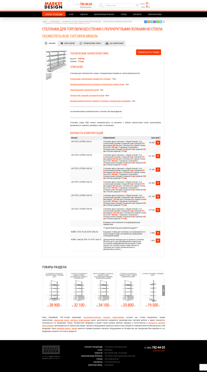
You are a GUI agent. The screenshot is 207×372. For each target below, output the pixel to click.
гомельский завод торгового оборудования (72, 320)
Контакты (137, 14)
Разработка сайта (47, 358)
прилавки (109, 365)
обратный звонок (85, 7)
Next (163, 290)
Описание (52, 43)
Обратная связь (155, 14)
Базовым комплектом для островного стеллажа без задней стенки (97, 84)
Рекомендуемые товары (92, 43)
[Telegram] (151, 21)
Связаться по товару (148, 52)
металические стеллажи (116, 353)
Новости (84, 14)
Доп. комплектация (116, 43)
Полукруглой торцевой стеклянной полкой (87, 95)
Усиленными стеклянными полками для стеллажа (90, 79)
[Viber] (154, 21)
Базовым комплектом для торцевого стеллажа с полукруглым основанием (100, 101)
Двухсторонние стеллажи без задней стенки (117, 21)
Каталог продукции (53, 14)
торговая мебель (112, 362)
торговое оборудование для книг (120, 356)
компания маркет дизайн (67, 328)
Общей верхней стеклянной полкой (84, 90)
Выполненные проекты (104, 14)
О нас (71, 14)
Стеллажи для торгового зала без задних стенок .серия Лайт (81, 21)
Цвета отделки (69, 43)
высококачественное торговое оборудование (104, 317)
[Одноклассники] (148, 21)
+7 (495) (83, 4)
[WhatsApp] (157, 21)
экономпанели (111, 359)
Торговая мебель (54, 21)
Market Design (57, 5)
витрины (108, 350)
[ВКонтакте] (145, 21)
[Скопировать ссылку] (163, 21)
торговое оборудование (116, 347)
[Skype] (160, 21)
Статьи (123, 14)
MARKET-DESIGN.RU (54, 356)
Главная (44, 21)
